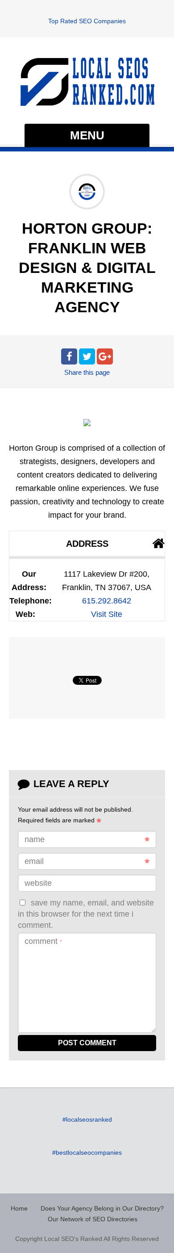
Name (35, 839)
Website (38, 883)
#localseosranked (87, 1119)
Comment (43, 941)
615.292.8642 (106, 600)
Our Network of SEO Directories (92, 1219)
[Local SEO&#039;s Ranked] (87, 82)
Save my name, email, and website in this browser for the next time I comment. (86, 914)
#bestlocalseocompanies (87, 1152)
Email (34, 861)
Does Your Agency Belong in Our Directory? (102, 1208)
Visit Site (106, 614)
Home (19, 1208)
